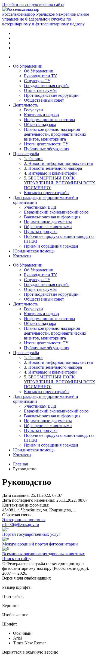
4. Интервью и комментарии (50, 173)
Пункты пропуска (40, 231)
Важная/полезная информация (52, 217)
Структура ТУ (37, 80)
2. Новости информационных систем (58, 163)
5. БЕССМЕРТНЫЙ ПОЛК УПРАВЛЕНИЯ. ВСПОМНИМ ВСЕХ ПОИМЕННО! (59, 183)
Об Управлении (27, 66)
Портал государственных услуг (31, 534)
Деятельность (25, 105)
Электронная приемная (23, 519)
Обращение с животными (48, 226)
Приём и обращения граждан (51, 246)
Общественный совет (44, 100)
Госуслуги (33, 110)
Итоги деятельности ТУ (46, 144)
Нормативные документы (48, 221)
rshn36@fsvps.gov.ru (20, 524)
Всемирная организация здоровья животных (43, 553)
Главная (20, 464)
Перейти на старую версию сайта (33, 4)
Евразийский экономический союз (56, 212)
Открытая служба (40, 90)
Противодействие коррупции (51, 95)
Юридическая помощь (33, 251)
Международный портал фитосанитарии (40, 544)
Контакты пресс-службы (46, 192)
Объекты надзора (40, 124)
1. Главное (33, 158)
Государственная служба (46, 85)
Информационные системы (49, 119)
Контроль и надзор (41, 114)
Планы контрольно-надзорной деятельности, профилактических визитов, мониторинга (55, 134)
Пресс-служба (26, 153)
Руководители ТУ (40, 76)
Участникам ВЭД (40, 207)
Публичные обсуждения (46, 149)
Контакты (22, 256)
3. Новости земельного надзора (53, 168)
